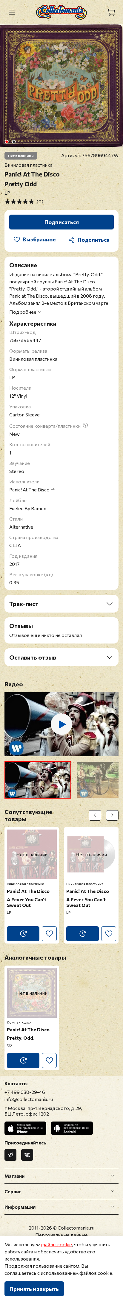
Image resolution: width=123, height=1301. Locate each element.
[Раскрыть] (113, 1176)
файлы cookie (56, 1244)
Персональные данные (61, 1235)
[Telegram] (10, 1155)
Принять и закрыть (34, 1289)
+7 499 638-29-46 (24, 1092)
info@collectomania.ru (28, 1099)
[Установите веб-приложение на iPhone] (25, 1128)
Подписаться (61, 222)
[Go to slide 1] (6, 141)
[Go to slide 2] (14, 141)
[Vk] (27, 1155)
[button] (37, 780)
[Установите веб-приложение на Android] (72, 1128)
